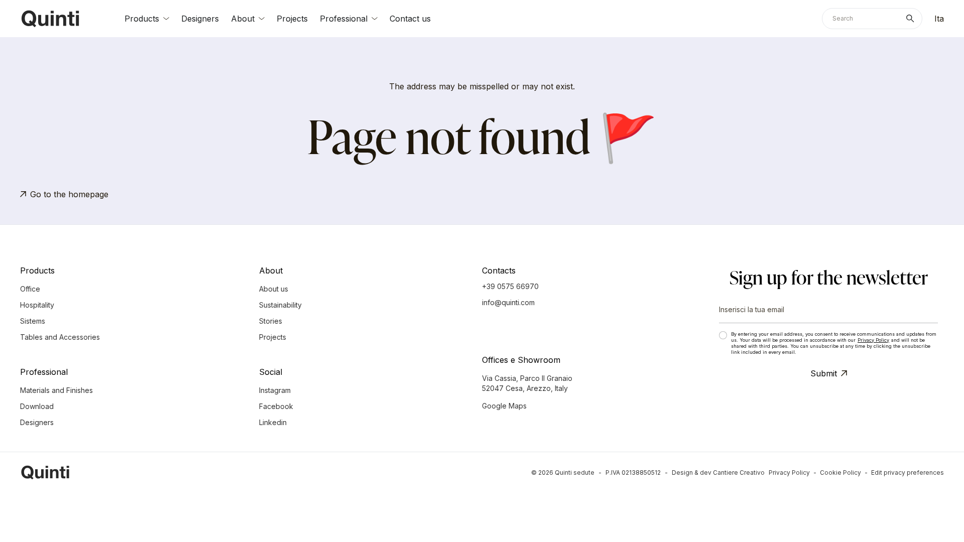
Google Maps (504, 405)
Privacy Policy (873, 340)
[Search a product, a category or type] (912, 19)
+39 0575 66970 (510, 286)
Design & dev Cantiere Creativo (718, 472)
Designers (200, 19)
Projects (292, 19)
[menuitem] (939, 19)
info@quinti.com (508, 302)
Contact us (410, 19)
